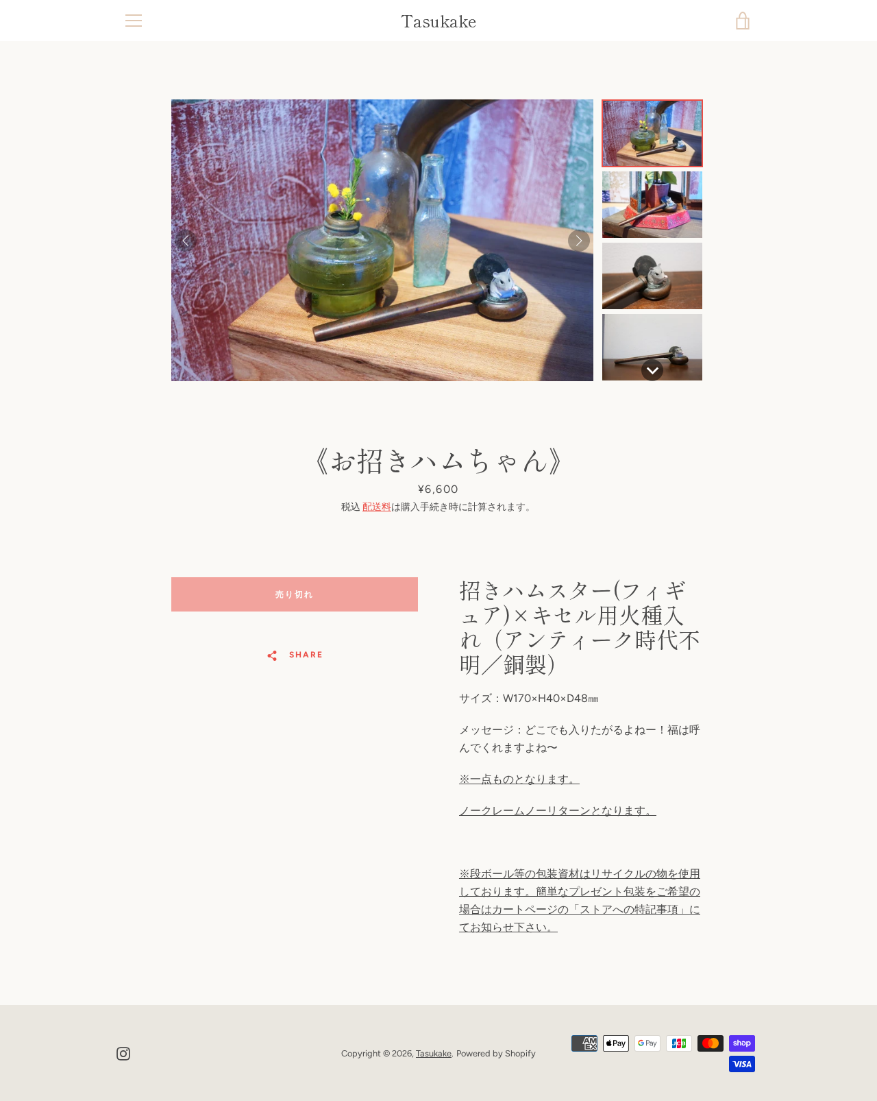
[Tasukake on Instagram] (123, 1052)
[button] (652, 133)
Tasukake (439, 21)
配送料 (376, 507)
